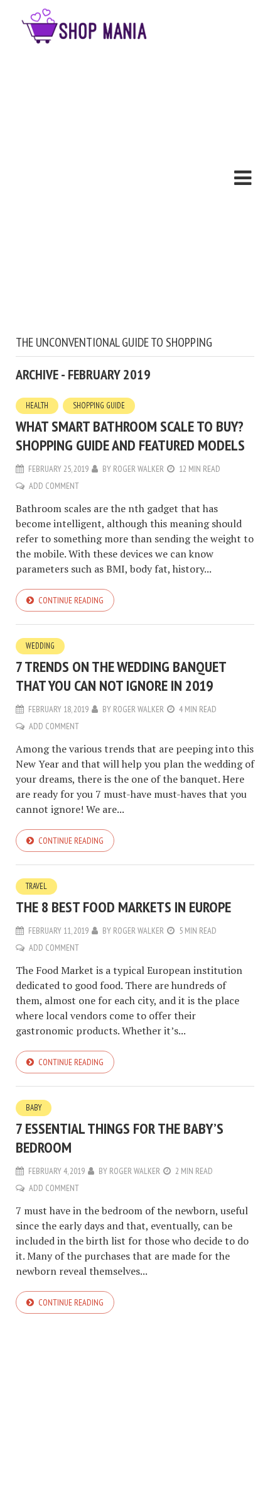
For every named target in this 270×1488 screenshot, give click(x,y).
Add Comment (54, 485)
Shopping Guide (99, 405)
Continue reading (71, 600)
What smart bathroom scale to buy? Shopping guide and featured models (130, 436)
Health (37, 405)
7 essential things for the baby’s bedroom (120, 1138)
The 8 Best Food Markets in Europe (123, 907)
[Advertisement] (135, 193)
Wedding (40, 646)
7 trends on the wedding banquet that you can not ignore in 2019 (121, 676)
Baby (33, 1107)
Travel (36, 886)
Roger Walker (138, 468)
